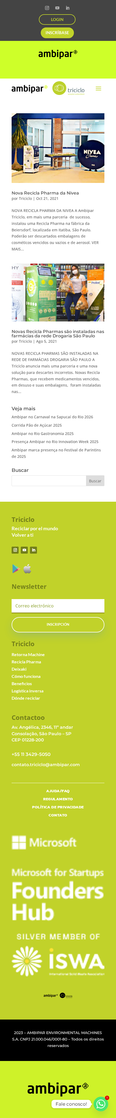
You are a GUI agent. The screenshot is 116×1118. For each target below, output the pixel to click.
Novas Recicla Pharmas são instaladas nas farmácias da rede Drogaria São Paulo (58, 333)
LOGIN (57, 19)
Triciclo (25, 198)
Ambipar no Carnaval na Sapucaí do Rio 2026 (52, 416)
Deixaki (19, 668)
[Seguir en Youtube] (57, 8)
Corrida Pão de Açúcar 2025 (37, 425)
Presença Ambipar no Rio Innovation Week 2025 (55, 441)
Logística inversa (27, 690)
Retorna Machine (28, 654)
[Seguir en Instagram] (47, 8)
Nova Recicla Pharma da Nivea (45, 193)
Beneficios (22, 683)
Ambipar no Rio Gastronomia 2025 (43, 433)
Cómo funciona (26, 676)
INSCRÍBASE (57, 32)
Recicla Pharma (26, 661)
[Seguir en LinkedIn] (67, 8)
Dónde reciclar (26, 697)
